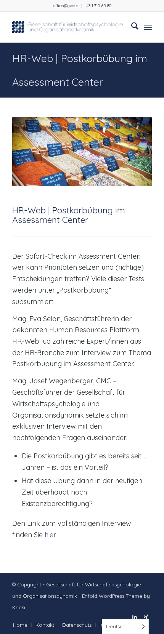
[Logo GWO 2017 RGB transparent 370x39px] (68, 27)
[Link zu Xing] (146, 617)
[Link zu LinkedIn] (134, 617)
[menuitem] (131, 27)
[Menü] (148, 27)
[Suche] (131, 27)
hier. (50, 534)
